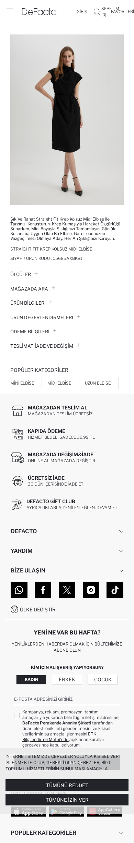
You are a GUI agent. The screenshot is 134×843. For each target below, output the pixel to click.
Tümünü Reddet (67, 785)
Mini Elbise (22, 383)
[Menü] (9, 12)
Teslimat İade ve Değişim (41, 346)
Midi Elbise (59, 383)
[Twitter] (67, 590)
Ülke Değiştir (38, 609)
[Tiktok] (115, 590)
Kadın (31, 679)
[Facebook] (43, 590)
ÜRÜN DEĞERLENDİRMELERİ (41, 317)
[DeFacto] (39, 11)
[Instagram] (91, 590)
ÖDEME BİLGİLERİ (29, 331)
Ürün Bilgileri (28, 303)
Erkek (67, 679)
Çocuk (103, 679)
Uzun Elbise (98, 383)
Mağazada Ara (29, 289)
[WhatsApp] (19, 590)
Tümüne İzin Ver (67, 800)
